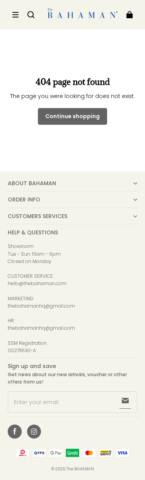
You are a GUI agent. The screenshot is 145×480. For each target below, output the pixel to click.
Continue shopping (72, 116)
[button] (15, 14)
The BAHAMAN (80, 469)
